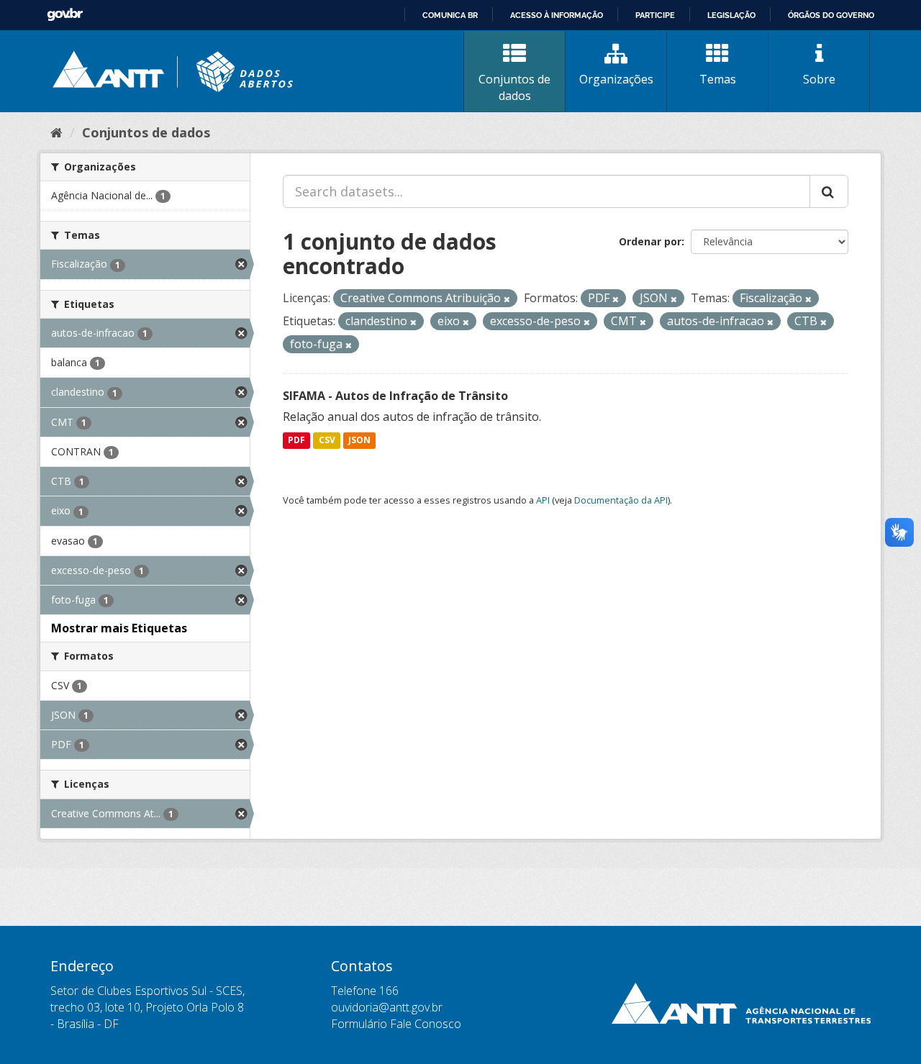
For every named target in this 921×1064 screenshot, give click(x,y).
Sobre (819, 79)
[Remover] (507, 299)
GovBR (65, 15)
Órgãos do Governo (831, 15)
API (543, 500)
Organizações (616, 79)
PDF (296, 441)
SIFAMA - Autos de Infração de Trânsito (395, 396)
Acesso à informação (556, 15)
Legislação (731, 15)
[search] (828, 191)
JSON (359, 441)
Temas (717, 79)
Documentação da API (621, 500)
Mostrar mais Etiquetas (119, 628)
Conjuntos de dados (514, 87)
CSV (327, 441)
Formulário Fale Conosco (396, 1024)
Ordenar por (650, 241)
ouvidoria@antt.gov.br (387, 1007)
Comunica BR (450, 15)
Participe (655, 15)
